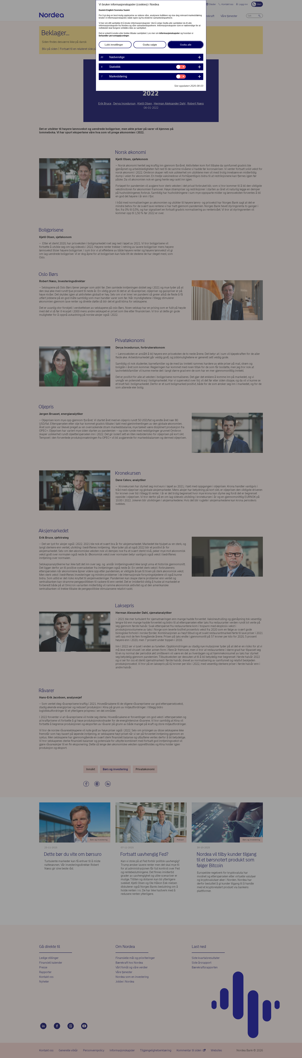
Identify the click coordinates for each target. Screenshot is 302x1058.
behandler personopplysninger (114, 35)
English (110, 10)
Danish (102, 10)
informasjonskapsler (169, 33)
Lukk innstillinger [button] (114, 44)
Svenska (118, 10)
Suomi (126, 10)
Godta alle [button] (185, 44)
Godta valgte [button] (150, 44)
